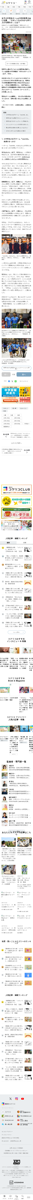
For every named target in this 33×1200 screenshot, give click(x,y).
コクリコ (13, 754)
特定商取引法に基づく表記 (11, 1153)
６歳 (18, 415)
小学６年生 (17, 424)
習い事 (14, 408)
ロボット (5, 408)
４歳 (5, 415)
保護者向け (7, 426)
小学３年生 (7, 421)
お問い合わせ (13, 1148)
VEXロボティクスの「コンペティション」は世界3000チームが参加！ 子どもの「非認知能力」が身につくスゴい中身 (21, 435)
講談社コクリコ (4, 740)
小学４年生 (17, 421)
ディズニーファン (6, 1134)
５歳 (11, 415)
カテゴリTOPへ (16, 443)
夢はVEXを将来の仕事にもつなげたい (17, 127)
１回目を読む (19, 105)
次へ (24, 374)
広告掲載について (9, 1150)
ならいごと (23, 408)
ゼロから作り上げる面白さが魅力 (16, 131)
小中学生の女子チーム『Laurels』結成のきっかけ (18, 115)
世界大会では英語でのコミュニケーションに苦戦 (18, 118)
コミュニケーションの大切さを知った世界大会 (18, 124)
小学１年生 (7, 418)
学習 (4, 411)
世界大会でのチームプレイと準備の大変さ (18, 121)
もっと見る (16, 632)
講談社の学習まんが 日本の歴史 (10, 1138)
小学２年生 (17, 418)
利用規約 (20, 1148)
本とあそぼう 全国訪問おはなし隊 (11, 1141)
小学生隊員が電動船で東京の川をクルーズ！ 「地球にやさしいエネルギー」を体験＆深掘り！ (12, 451)
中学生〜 (26, 424)
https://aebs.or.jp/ (16, 1177)
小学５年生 (7, 424)
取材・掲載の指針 (23, 1153)
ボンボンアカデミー (7, 1131)
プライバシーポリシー (21, 1150)
